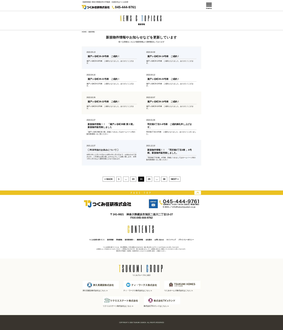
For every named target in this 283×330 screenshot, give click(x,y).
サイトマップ (171, 240)
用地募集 (119, 240)
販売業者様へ (129, 240)
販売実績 (110, 240)
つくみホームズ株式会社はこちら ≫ (178, 290)
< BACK (108, 179)
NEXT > (175, 179)
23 (133, 179)
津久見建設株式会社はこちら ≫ (95, 290)
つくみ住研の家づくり (97, 240)
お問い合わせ (159, 240)
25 (149, 179)
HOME (84, 32)
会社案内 (149, 240)
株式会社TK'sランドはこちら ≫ (156, 306)
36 (164, 179)
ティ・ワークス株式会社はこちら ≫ (137, 290)
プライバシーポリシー (186, 240)
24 (141, 179)
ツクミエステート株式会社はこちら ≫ (118, 306)
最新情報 (140, 240)
